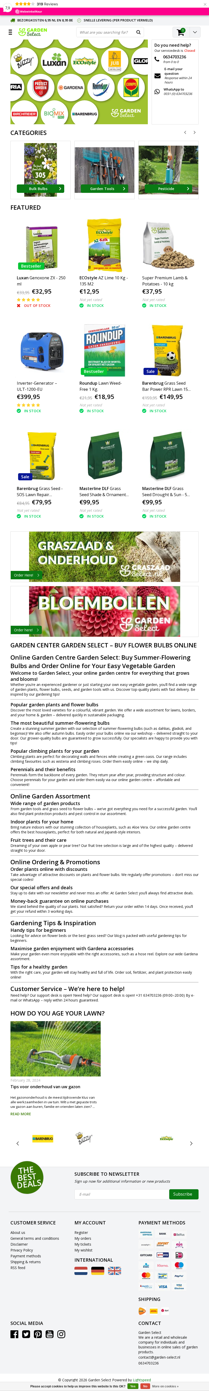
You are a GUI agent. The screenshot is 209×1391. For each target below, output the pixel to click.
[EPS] (179, 1244)
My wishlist (83, 1250)
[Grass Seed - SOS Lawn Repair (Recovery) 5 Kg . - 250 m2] (42, 456)
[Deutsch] (97, 1273)
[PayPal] (179, 1276)
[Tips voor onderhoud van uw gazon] (55, 1048)
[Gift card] (146, 1255)
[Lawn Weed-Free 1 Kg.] (104, 351)
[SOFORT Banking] (162, 1244)
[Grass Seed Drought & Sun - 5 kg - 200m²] (167, 456)
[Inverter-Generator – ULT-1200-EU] (42, 351)
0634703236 (148, 1363)
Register (81, 1232)
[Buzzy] (84, 1138)
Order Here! (23, 575)
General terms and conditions (34, 1238)
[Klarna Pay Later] (162, 1265)
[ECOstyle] (166, 1138)
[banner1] (104, 557)
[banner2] (104, 611)
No (145, 1386)
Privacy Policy (21, 1250)
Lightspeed (142, 1379)
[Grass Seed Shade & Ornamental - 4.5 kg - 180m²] (104, 456)
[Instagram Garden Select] (61, 1336)
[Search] (138, 32)
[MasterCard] (146, 1276)
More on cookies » (165, 1386)
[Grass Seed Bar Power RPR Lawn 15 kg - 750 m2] (167, 351)
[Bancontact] (162, 1276)
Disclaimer (19, 1244)
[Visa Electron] (179, 1286)
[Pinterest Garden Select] (38, 1336)
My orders (82, 1238)
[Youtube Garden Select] (50, 1336)
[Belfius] (179, 1234)
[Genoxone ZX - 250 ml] (42, 245)
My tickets (82, 1244)
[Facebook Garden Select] (14, 1336)
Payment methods (25, 1256)
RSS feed (17, 1267)
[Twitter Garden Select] (26, 1336)
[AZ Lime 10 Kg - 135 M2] (104, 245)
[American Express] (146, 1234)
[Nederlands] (80, 1273)
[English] (114, 1273)
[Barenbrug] (43, 1138)
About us (17, 1232)
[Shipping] (142, 1311)
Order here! (23, 630)
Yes (133, 1386)
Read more (20, 1113)
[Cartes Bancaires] (146, 1244)
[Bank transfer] (162, 1234)
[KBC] (146, 1265)
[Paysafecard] (146, 1286)
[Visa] (162, 1286)
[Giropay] (162, 1255)
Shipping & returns (25, 1261)
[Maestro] (179, 1265)
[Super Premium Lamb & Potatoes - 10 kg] (167, 245)
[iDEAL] (179, 1255)
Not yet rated (91, 299)
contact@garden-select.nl (159, 1357)
